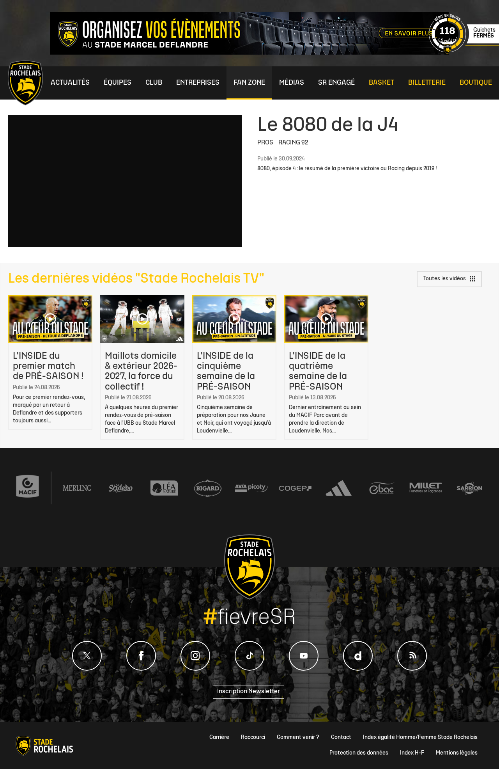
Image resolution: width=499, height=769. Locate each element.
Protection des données (358, 753)
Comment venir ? (298, 737)
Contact (341, 737)
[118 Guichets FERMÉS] (464, 52)
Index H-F (412, 753)
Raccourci (253, 737)
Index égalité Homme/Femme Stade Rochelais (420, 737)
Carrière (219, 737)
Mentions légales (457, 753)
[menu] (70, 83)
